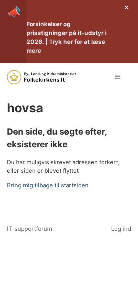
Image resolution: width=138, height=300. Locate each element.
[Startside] (41, 77)
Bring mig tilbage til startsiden (48, 185)
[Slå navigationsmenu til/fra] (117, 77)
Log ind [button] (121, 228)
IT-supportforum (29, 228)
